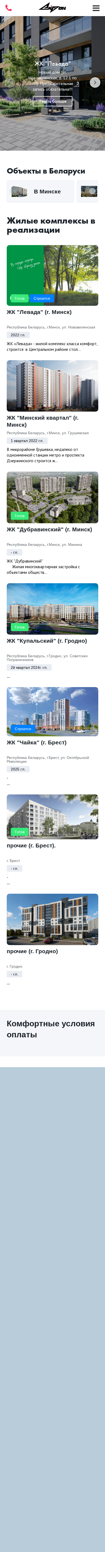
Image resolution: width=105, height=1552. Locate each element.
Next (95, 83)
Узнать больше (52, 101)
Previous (10, 83)
